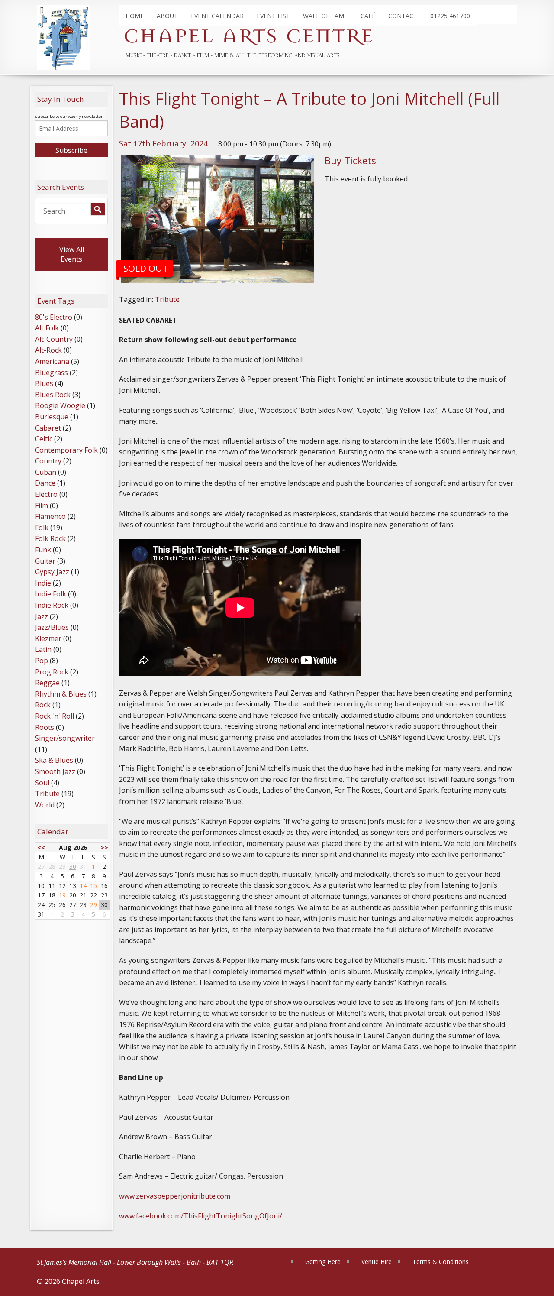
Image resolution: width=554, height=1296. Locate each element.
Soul (42, 782)
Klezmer (48, 638)
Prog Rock (51, 672)
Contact (402, 16)
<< (41, 847)
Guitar (45, 561)
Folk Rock (50, 538)
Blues (44, 383)
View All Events (71, 254)
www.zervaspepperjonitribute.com (174, 1196)
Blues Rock (53, 394)
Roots (44, 727)
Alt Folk (47, 328)
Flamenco (50, 516)
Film (41, 505)
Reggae (47, 682)
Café (368, 16)
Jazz (41, 616)
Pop (41, 660)
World (45, 805)
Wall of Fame (325, 16)
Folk (41, 527)
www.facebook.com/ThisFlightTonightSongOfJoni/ (200, 1216)
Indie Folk (50, 594)
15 (93, 885)
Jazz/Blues (52, 627)
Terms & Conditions (440, 1261)
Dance (45, 483)
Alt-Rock (48, 350)
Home (135, 16)
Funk (43, 549)
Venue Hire (376, 1261)
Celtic (43, 439)
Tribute (167, 299)
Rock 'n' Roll (54, 716)
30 (72, 866)
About (167, 16)
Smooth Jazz (55, 771)
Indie (43, 583)
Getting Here (323, 1261)
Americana (52, 361)
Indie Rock (51, 605)
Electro (46, 494)
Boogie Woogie (60, 405)
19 (62, 895)
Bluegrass (51, 372)
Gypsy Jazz (52, 572)
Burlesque (51, 416)
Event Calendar (217, 16)
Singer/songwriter (65, 738)
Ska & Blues (54, 760)
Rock (43, 705)
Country (48, 461)
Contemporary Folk (66, 450)
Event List (273, 16)
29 (93, 905)
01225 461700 (450, 16)
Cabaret (48, 428)
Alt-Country (54, 339)
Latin (43, 649)
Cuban (45, 472)
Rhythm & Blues (61, 694)
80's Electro (53, 317)
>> (104, 847)
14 (83, 885)
